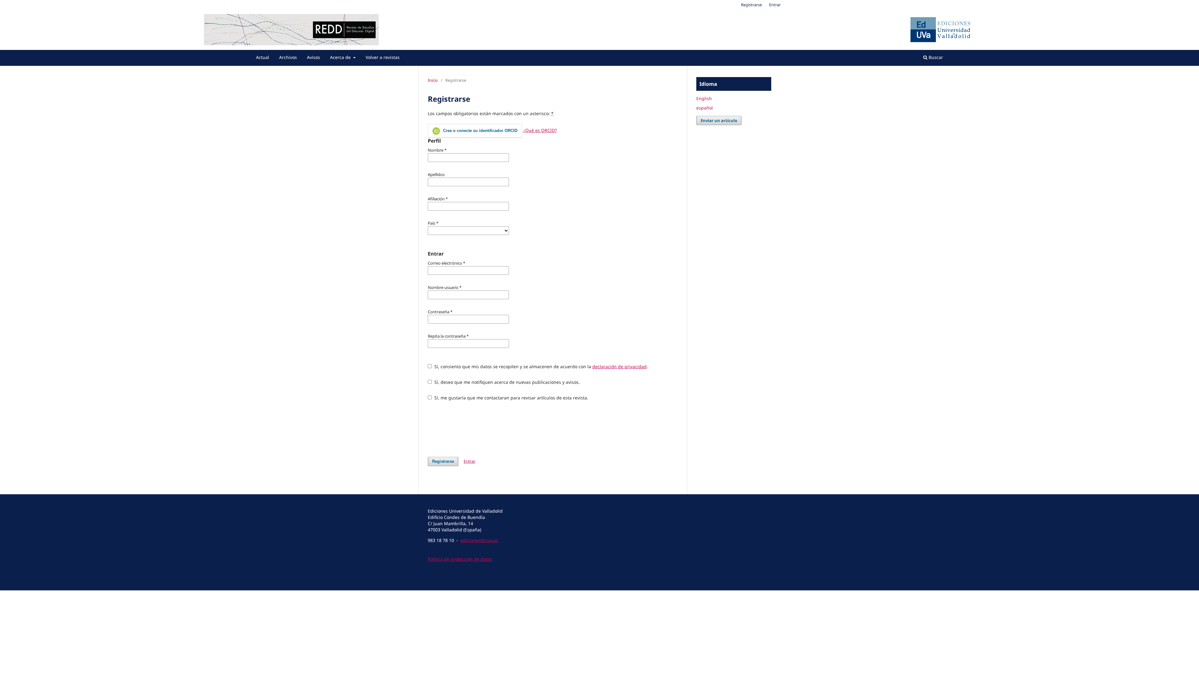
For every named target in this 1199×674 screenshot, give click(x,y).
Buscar (935, 57)
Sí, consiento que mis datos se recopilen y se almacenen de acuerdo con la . (540, 366)
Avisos (313, 57)
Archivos (288, 57)
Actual (262, 57)
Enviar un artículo (719, 120)
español (704, 108)
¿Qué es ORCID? (540, 130)
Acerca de (341, 57)
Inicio (433, 80)
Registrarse (751, 4)
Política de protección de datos (460, 559)
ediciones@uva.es (479, 540)
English (704, 98)
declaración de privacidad (619, 366)
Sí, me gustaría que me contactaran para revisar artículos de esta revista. (510, 398)
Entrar (775, 4)
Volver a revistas (383, 57)
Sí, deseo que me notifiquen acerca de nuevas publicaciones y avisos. (506, 382)
